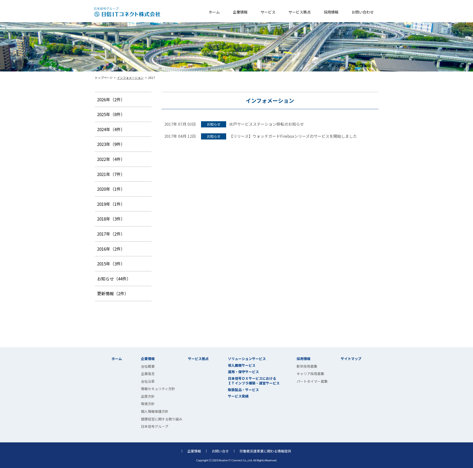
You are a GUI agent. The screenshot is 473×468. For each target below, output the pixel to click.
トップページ (104, 77)
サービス (268, 12)
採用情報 (331, 12)
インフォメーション (130, 77)
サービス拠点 (299, 12)
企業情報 (240, 12)
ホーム (214, 12)
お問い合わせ (363, 12)
